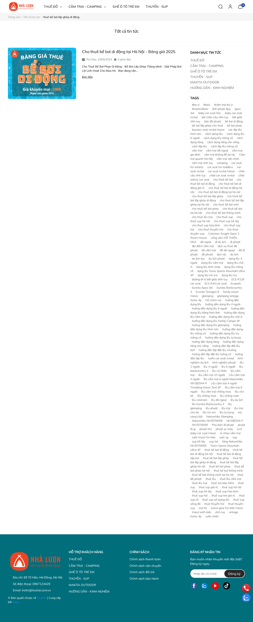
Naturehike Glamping (219, 416)
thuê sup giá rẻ (208, 487)
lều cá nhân (219, 371)
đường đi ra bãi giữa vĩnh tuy (210, 279)
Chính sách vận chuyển (145, 566)
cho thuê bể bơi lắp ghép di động (216, 198)
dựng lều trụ (229, 275)
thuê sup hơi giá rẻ (223, 495)
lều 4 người (210, 366)
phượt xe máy (224, 429)
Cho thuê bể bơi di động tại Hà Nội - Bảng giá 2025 (128, 51)
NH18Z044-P (235, 420)
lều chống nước (229, 396)
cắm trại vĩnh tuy (202, 163)
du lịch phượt (217, 258)
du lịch (234, 254)
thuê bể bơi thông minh (228, 470)
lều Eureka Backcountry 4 (208, 404)
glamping (207, 296)
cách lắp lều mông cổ (224, 146)
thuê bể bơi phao (219, 466)
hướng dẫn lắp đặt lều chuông (217, 350)
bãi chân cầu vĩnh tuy (215, 117)
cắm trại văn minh (228, 159)
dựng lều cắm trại (212, 262)
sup (234, 437)
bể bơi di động (234, 121)
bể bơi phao (234, 125)
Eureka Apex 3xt (202, 287)
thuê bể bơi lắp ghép (216, 458)
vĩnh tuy (220, 512)
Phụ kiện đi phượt (223, 425)
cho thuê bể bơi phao (205, 208)
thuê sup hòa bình (227, 491)
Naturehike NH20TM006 (207, 420)
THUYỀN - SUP (201, 77)
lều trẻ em (209, 412)
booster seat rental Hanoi (208, 129)
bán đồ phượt (212, 121)
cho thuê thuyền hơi (210, 229)
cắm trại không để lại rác (219, 154)
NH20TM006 (200, 425)
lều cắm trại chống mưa (216, 391)
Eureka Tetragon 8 (207, 292)
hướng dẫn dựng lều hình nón (215, 327)
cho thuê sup (224, 217)
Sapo (15, 602)
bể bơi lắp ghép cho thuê (207, 125)
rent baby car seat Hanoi (216, 431)
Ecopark (236, 283)
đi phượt (235, 242)
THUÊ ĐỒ (197, 60)
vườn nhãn (212, 516)
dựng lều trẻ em (208, 275)
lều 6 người (228, 366)
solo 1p (223, 437)
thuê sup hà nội (231, 487)
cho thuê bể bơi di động (215, 181)
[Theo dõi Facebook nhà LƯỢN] (194, 585)
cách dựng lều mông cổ (218, 138)
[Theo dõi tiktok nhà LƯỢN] (226, 585)
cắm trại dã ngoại (217, 150)
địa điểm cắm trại (203, 246)
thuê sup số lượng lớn (215, 499)
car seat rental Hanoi (221, 171)
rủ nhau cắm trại (230, 433)
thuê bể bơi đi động (217, 450)
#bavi (206, 105)
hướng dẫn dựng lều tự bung (223, 337)
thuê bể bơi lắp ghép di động (216, 460)
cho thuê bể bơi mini (226, 204)
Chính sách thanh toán (145, 559)
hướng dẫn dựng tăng (205, 341)
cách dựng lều (214, 134)
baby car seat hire (209, 113)
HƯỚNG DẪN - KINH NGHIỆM (212, 88)
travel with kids (201, 512)
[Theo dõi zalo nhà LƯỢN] (204, 585)
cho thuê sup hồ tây (226, 221)
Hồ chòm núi (213, 300)
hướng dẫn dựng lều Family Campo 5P (216, 321)
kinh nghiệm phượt (224, 362)
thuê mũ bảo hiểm (222, 483)
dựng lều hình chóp (208, 267)
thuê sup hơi (200, 495)
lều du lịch (236, 400)
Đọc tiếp (87, 77)
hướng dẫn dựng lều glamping (210, 325)
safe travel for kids (203, 437)
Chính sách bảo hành (144, 578)
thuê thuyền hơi (214, 504)
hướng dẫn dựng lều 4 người (222, 304)
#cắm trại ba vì (223, 105)
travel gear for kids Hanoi (227, 508)
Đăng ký (234, 574)
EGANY (41, 598)
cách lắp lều (199, 146)
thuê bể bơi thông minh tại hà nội (213, 474)
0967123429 (41, 584)
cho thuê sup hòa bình (206, 225)
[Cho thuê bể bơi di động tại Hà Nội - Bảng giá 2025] (42, 73)
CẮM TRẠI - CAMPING (207, 66)
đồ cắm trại (209, 250)
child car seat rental (222, 175)
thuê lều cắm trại (230, 479)
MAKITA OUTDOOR (204, 82)
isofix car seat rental (221, 358)
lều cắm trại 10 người (211, 375)
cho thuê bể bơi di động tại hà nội (219, 192)
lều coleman (199, 400)
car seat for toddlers (220, 167)
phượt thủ (205, 429)
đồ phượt (207, 254)
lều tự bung (227, 412)
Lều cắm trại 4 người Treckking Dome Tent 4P (213, 385)
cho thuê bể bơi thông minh (223, 213)
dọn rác (221, 254)
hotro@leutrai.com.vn (36, 590)
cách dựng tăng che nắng (223, 142)
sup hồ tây (198, 441)
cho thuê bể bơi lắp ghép (207, 196)
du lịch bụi (198, 258)
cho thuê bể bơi (223, 179)
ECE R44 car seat (216, 283)
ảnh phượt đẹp (221, 109)
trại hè (203, 508)
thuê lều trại (199, 483)
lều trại (226, 408)
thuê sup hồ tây (202, 491)
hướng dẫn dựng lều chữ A (225, 317)
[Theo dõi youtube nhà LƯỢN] (215, 585)
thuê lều (211, 479)
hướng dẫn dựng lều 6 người (209, 308)
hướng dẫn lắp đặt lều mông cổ (211, 354)
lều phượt (212, 408)
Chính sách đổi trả (141, 572)
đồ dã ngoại (227, 250)
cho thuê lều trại (202, 217)
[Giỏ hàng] (240, 6)
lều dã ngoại (219, 400)
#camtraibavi (200, 109)
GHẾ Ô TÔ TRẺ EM (203, 71)
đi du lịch (220, 242)
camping (222, 163)
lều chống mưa (206, 396)
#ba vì (195, 105)
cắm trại (197, 150)
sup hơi (213, 441)
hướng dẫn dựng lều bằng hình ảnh (217, 310)
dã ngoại (205, 242)
